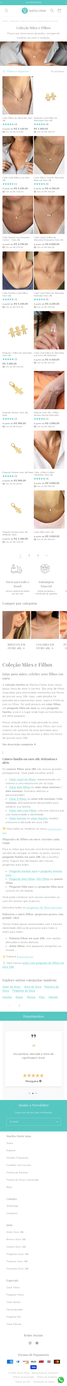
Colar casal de (18, 779)
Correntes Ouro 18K (18, 1268)
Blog (9, 1187)
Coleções (14, 21)
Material (11, 1150)
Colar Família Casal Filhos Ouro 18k (15, 294)
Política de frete (22, 1382)
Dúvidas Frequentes (17, 1157)
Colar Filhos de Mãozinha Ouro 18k (17, 119)
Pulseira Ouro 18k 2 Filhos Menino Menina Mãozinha (46, 413)
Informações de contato (43, 1382)
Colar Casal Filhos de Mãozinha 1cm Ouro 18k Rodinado (49, 354)
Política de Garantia (17, 1172)
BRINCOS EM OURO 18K (16, 646)
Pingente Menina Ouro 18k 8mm (17, 472)
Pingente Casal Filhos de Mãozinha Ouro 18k (45, 119)
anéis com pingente (35, 963)
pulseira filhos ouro (26, 957)
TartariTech (53, 1373)
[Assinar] (56, 1122)
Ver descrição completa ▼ (19, 744)
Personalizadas (15, 1309)
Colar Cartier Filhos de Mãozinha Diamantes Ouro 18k (48, 238)
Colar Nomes (14, 1302)
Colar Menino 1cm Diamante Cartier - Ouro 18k (16, 238)
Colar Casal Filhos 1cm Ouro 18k (16, 178)
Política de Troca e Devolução (23, 1179)
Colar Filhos (13, 1287)
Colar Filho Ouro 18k (44, 532)
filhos (32, 779)
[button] (6, 10)
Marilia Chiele (23, 1373)
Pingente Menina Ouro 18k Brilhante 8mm (15, 533)
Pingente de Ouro (24, 991)
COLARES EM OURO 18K (45, 646)
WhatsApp (12, 1206)
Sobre (10, 1143)
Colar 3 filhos (18, 799)
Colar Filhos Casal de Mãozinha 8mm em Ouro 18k (49, 178)
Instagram (12, 1213)
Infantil (53, 997)
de (50, 963)
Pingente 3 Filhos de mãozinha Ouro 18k (17, 354)
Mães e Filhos (27, 21)
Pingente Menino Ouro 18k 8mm (15, 413)
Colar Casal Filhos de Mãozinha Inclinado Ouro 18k (49, 294)
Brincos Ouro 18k (16, 1239)
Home (5, 21)
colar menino (39, 818)
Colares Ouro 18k (16, 1246)
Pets (42, 997)
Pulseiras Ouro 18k (17, 1261)
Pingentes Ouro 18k (18, 1254)
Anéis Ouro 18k (15, 1232)
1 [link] (20, 555)
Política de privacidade (23, 1377)
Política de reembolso (47, 1377)
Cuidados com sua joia (19, 1165)
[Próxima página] (46, 555)
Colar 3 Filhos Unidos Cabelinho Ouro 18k (44, 473)
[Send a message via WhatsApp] (60, 1379)
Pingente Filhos (15, 1294)
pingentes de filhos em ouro (44, 907)
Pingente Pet (14, 1316)
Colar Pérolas (14, 1324)
